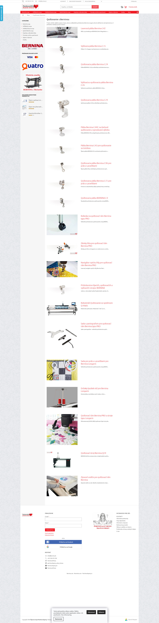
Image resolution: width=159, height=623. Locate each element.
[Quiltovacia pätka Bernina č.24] (62, 68)
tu (70, 615)
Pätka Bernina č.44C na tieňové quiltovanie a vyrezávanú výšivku (95, 128)
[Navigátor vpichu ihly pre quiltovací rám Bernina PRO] (62, 269)
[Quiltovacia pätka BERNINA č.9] (62, 202)
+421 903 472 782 (52, 558)
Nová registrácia (49, 533)
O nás (118, 531)
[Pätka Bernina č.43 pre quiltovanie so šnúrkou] (62, 149)
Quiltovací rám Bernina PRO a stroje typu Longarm (97, 416)
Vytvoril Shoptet (132, 619)
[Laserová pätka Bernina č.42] (62, 32)
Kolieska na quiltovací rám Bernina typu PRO (96, 217)
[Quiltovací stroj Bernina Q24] (62, 460)
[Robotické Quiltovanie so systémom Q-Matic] (62, 308)
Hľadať (95, 7)
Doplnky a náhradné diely (29, 33)
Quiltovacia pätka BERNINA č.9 (94, 198)
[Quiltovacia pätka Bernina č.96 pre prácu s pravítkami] (62, 167)
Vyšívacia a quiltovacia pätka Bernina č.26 (97, 83)
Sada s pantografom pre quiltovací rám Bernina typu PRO (96, 324)
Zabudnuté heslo (49, 535)
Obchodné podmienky (75, 1)
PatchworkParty (51, 560)
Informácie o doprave (122, 522)
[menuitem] (25, 12)
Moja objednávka (90, 1)
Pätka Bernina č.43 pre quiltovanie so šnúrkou (96, 146)
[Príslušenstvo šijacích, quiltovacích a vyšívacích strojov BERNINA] (62, 289)
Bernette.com (78, 573)
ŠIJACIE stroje (26, 24)
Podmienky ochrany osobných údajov (126, 529)
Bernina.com (70, 573)
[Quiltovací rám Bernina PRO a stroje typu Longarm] (62, 429)
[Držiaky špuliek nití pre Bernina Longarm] (62, 397)
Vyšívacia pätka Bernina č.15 (93, 46)
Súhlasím (101, 612)
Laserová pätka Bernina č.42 (93, 28)
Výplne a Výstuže (27, 37)
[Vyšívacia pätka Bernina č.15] (62, 50)
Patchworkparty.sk (52, 565)
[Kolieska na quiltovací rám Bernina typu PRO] (62, 224)
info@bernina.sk (51, 555)
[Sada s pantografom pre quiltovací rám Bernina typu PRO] (62, 337)
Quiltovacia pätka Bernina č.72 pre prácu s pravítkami (96, 182)
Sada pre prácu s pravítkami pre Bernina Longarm (94, 362)
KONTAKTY (63, 1)
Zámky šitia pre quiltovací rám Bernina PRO (94, 244)
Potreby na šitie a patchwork (30, 35)
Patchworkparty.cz (87, 573)
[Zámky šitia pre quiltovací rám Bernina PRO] (62, 248)
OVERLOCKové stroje (28, 28)
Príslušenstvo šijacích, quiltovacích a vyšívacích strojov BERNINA (97, 286)
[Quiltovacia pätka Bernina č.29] (62, 108)
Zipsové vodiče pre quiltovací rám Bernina (95, 478)
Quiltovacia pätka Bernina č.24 (94, 64)
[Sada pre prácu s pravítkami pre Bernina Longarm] (62, 370)
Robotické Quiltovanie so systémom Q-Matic (97, 304)
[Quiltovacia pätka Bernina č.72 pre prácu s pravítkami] (62, 184)
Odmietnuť (91, 612)
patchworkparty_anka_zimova (55, 563)
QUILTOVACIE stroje (28, 31)
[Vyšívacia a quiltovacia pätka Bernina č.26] (62, 86)
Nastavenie (58, 619)
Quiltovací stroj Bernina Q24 (93, 453)
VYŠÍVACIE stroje (27, 26)
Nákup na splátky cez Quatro (124, 527)
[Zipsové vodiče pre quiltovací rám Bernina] (62, 486)
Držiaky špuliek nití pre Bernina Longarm (94, 389)
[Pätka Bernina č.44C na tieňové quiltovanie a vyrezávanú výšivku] (62, 131)
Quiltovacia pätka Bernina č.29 (94, 100)
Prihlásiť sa (50, 530)
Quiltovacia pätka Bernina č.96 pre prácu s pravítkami (96, 164)
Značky (25, 39)
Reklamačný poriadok (122, 525)
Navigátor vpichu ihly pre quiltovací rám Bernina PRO (96, 263)
